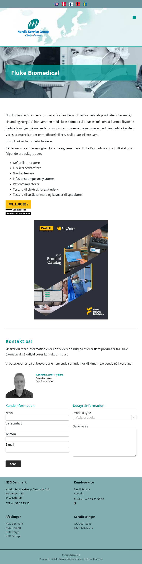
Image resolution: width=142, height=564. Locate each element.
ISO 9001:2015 (83, 523)
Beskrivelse (80, 426)
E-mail (10, 445)
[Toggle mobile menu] (134, 17)
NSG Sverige (13, 536)
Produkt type (104, 415)
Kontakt (78, 493)
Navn (9, 413)
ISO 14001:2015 (83, 527)
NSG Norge (12, 532)
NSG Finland (13, 527)
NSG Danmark (14, 523)
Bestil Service (82, 489)
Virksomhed (14, 423)
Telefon (11, 434)
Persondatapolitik (71, 554)
